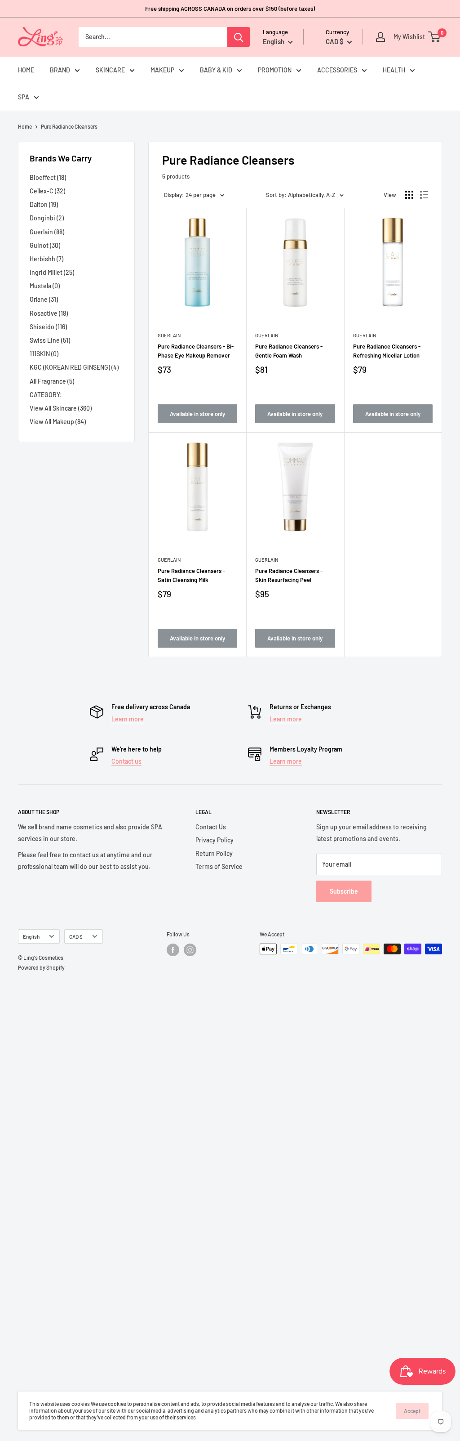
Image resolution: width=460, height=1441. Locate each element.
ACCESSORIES (337, 70)
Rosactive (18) (49, 313)
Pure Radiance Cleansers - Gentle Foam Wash (289, 351)
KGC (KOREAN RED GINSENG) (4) (74, 367)
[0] (434, 36)
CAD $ (76, 936)
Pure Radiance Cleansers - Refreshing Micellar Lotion (386, 351)
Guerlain (169, 335)
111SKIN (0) (44, 354)
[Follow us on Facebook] (173, 950)
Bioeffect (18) (48, 177)
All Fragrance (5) (52, 381)
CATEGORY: (46, 394)
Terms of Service (219, 866)
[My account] (380, 37)
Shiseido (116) (48, 327)
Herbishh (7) (46, 259)
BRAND (60, 70)
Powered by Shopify (41, 967)
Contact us (126, 761)
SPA (23, 97)
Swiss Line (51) (50, 340)
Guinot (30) (45, 245)
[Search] (238, 37)
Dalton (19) (44, 204)
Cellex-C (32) (47, 191)
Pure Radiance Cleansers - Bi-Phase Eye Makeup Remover (196, 351)
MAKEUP (162, 70)
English (31, 936)
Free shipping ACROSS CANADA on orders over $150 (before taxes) (230, 8)
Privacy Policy (214, 840)
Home (25, 126)
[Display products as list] (424, 195)
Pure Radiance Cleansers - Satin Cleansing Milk (191, 575)
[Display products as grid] (409, 195)
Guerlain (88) (47, 232)
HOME (26, 70)
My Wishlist (407, 36)
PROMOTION (275, 70)
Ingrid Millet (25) (52, 272)
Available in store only (197, 413)
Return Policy (214, 853)
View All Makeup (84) (58, 421)
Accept (412, 1411)
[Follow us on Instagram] (190, 950)
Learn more (127, 719)
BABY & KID (216, 70)
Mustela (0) (45, 286)
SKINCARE (110, 70)
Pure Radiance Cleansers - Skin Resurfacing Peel (289, 575)
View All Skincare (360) (61, 408)
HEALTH (394, 70)
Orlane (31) (44, 299)
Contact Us (210, 827)
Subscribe (344, 891)
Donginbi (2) (47, 218)
